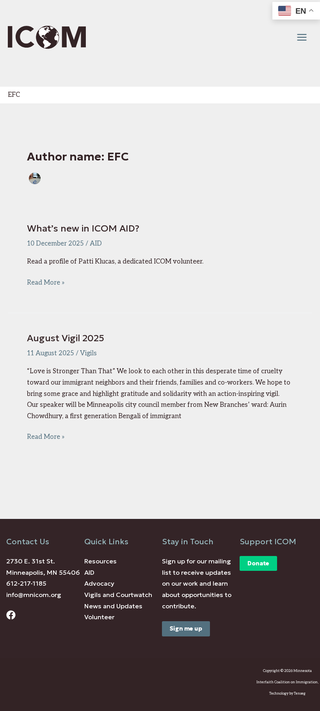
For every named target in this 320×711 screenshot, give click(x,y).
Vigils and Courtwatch (118, 595)
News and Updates (113, 606)
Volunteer (99, 617)
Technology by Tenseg (287, 693)
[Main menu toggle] (301, 37)
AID (96, 244)
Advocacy (99, 583)
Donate (258, 563)
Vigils (88, 353)
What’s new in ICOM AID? (83, 228)
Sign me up (186, 628)
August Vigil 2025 (65, 338)
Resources (100, 561)
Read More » (46, 283)
